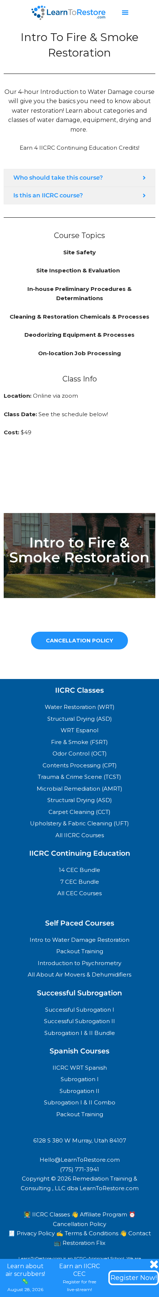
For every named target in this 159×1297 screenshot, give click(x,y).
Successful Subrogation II (79, 1021)
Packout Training (79, 951)
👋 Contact (135, 1233)
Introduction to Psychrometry (79, 963)
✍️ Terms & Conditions (88, 1233)
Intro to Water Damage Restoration (79, 939)
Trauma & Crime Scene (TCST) (79, 776)
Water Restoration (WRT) (80, 706)
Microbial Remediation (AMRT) (79, 788)
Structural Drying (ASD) (79, 718)
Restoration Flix (83, 1242)
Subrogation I (80, 1079)
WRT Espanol (79, 730)
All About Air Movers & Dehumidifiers (79, 974)
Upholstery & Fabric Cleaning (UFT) (79, 823)
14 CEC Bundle (79, 869)
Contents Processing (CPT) (80, 765)
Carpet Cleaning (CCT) (79, 811)
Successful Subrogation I (79, 1009)
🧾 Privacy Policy (32, 1233)
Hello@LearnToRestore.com (80, 1159)
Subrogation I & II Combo (79, 1102)
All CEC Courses (79, 893)
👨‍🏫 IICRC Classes (47, 1214)
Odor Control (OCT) (80, 753)
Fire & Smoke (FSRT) (79, 742)
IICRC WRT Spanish (80, 1067)
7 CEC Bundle (79, 881)
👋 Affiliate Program (100, 1214)
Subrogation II (79, 1090)
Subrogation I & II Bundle (79, 1032)
